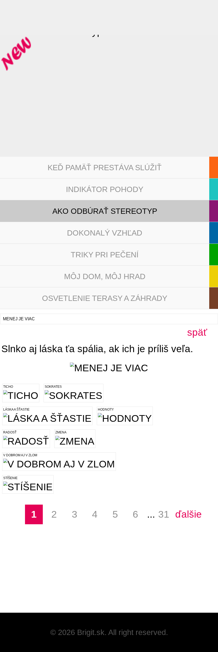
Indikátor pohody (104, 189)
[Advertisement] (40, 579)
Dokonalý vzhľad (104, 233)
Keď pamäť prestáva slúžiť (105, 167)
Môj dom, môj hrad (104, 276)
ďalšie (184, 514)
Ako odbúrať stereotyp (104, 211)
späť (197, 332)
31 (163, 514)
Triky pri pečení (105, 254)
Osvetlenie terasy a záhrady (104, 298)
